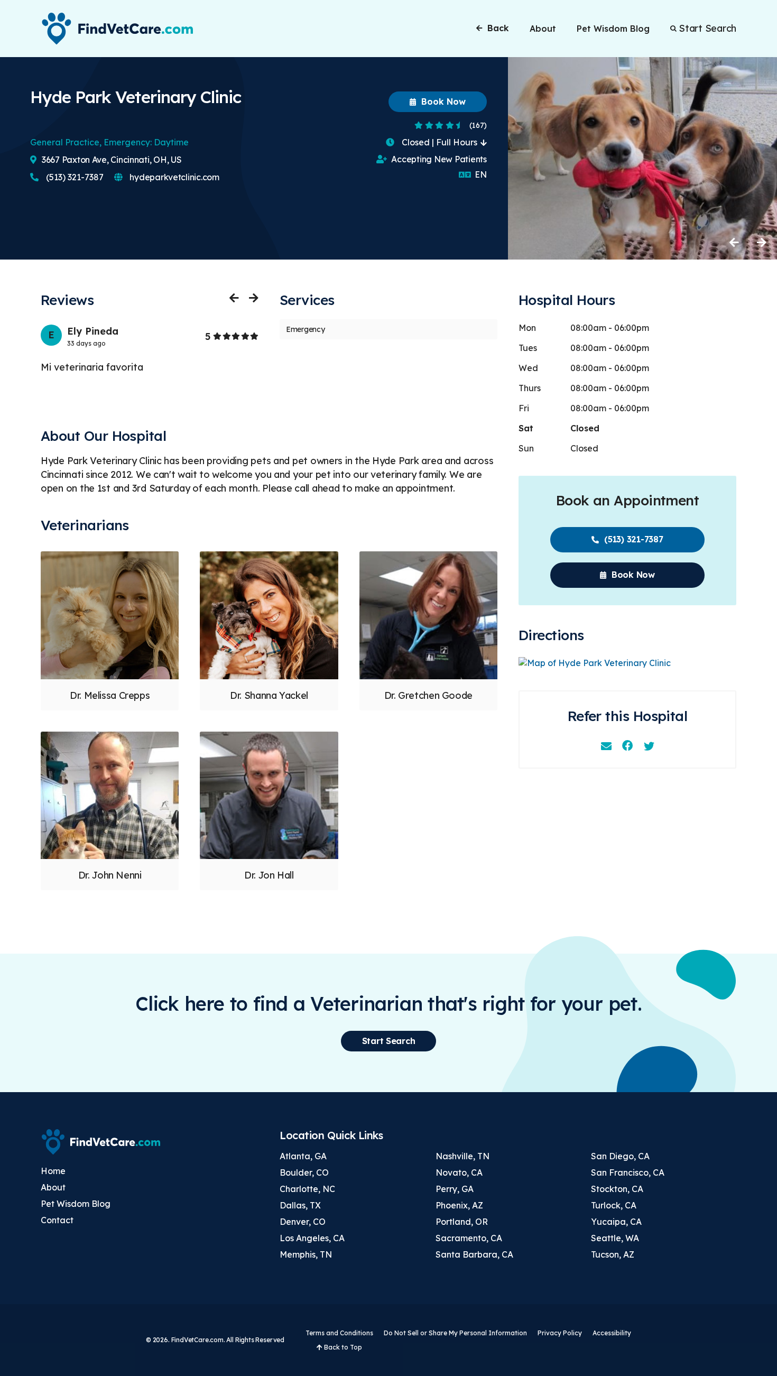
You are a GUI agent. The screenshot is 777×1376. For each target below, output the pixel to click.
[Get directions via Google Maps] (627, 663)
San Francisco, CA (627, 1172)
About (543, 28)
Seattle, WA (615, 1238)
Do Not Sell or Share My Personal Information (455, 1333)
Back (498, 28)
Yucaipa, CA (616, 1221)
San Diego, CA (620, 1156)
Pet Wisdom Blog (613, 28)
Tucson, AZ (612, 1254)
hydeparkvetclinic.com (173, 177)
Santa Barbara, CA (474, 1254)
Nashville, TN (462, 1156)
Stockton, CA (617, 1189)
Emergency (305, 329)
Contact (57, 1220)
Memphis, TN (306, 1254)
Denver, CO (303, 1221)
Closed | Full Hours (439, 142)
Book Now (442, 101)
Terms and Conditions (339, 1333)
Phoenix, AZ (459, 1205)
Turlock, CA (613, 1205)
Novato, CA (459, 1172)
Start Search (707, 28)
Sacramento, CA (469, 1238)
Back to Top (342, 1347)
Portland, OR (462, 1221)
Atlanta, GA (303, 1156)
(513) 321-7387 (74, 177)
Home (53, 1171)
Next (761, 242)
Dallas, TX (300, 1205)
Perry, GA (455, 1189)
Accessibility (612, 1333)
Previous (734, 242)
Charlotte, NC (307, 1189)
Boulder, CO (304, 1172)
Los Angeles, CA (312, 1238)
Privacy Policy (560, 1333)
